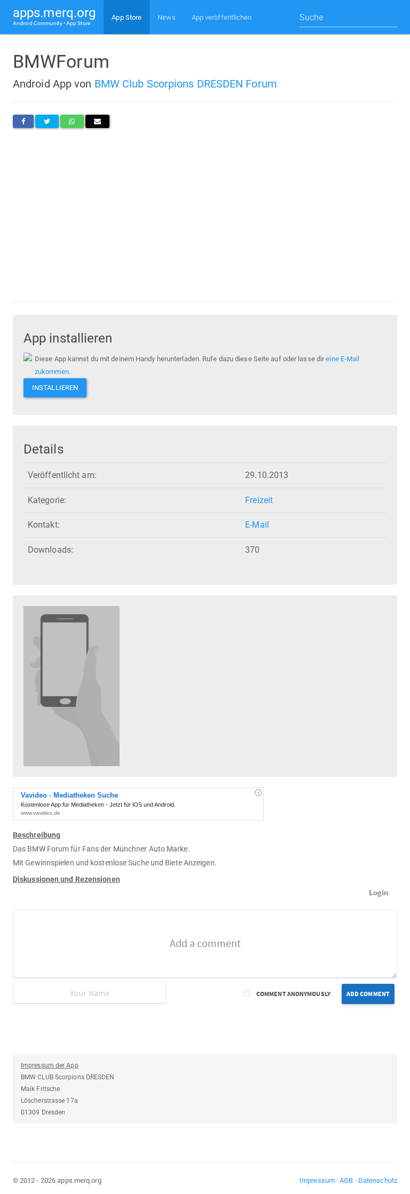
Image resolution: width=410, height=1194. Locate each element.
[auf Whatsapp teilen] (71, 121)
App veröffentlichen (222, 17)
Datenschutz (377, 1180)
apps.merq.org (54, 15)
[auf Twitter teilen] (47, 121)
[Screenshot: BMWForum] (71, 686)
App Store (126, 17)
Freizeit (259, 500)
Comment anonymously (293, 994)
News (166, 17)
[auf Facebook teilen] (23, 121)
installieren (55, 388)
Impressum (317, 1180)
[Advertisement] (205, 215)
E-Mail (257, 525)
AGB (346, 1180)
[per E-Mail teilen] (97, 121)
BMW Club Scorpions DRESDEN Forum (185, 83)
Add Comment (368, 994)
